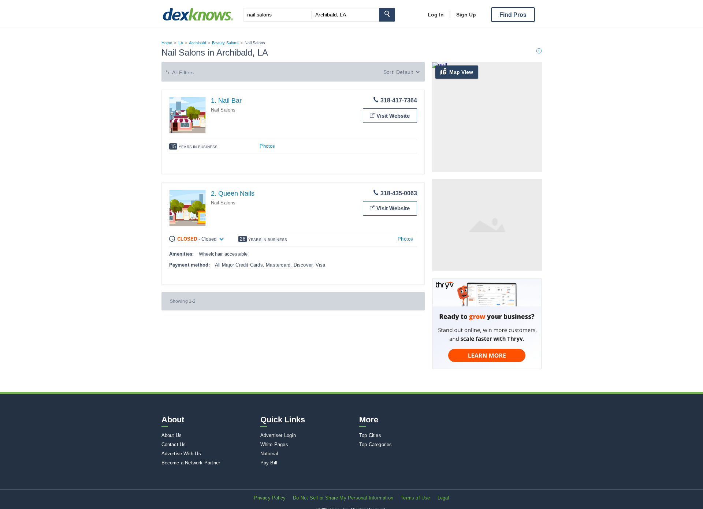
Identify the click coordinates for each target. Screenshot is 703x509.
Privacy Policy (270, 498)
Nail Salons (223, 110)
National (269, 453)
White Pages (274, 444)
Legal (443, 498)
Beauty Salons (225, 43)
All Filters (183, 72)
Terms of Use (415, 498)
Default (404, 72)
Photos (267, 146)
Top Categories (375, 444)
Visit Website (393, 116)
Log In (436, 15)
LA (180, 43)
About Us (171, 435)
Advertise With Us (181, 453)
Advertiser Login (278, 435)
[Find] (387, 15)
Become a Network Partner (190, 462)
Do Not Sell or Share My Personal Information (343, 498)
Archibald (197, 43)
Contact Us (173, 444)
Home (166, 43)
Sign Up (466, 15)
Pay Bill (269, 462)
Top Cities (370, 435)
